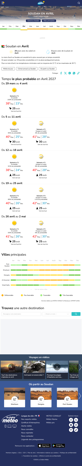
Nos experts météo (29, 419)
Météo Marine (51, 419)
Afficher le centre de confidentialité (50, 456)
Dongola (7, 275)
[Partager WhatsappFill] (74, 73)
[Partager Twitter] (65, 73)
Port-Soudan (7, 265)
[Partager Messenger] (69, 73)
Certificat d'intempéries (30, 422)
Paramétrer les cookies (30, 456)
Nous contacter (27, 436)
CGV (24, 453)
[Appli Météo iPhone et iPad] (44, 446)
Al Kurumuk (6, 280)
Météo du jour (8, 69)
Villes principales (49, 21)
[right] (80, 367)
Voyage (2, 7)
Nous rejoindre (27, 433)
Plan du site (31, 453)
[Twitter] (76, 420)
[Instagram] (76, 425)
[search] (78, 3)
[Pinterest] (71, 430)
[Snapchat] (71, 425)
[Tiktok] (76, 430)
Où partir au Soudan (47, 69)
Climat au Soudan (33, 21)
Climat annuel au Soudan (27, 69)
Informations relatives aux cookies (47, 453)
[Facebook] (71, 420)
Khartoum (6, 270)
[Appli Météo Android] (58, 446)
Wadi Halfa (6, 285)
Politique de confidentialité (68, 453)
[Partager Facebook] (61, 73)
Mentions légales (11, 453)
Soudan (7, 7)
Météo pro (50, 422)
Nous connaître (27, 429)
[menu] (3, 3)
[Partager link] (78, 73)
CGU (19, 453)
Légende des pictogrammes (32, 439)
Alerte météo (26, 426)
